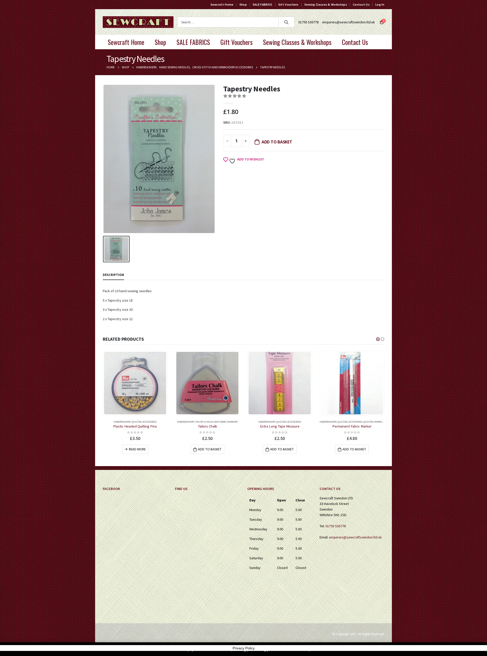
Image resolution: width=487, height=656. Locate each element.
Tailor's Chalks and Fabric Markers (216, 421)
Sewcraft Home (222, 4)
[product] (135, 383)
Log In (379, 4)
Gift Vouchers (288, 4)
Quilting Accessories (144, 421)
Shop (243, 4)
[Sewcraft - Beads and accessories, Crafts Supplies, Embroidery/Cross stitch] (138, 22)
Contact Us (361, 4)
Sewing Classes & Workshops (325, 4)
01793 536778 (335, 526)
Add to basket (277, 142)
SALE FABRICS (262, 4)
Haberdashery (122, 421)
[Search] (286, 22)
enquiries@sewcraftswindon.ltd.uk (348, 22)
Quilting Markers (374, 421)
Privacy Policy (244, 648)
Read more (137, 449)
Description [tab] (113, 275)
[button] (378, 339)
